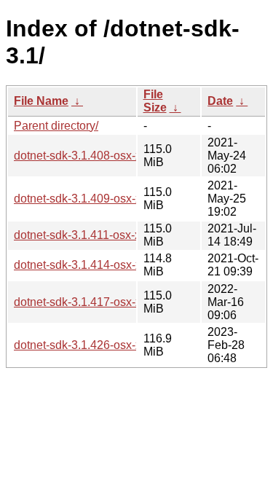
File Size (155, 101)
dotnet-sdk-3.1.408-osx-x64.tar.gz (99, 155)
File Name (41, 101)
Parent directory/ (56, 125)
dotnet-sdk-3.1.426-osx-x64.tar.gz (99, 345)
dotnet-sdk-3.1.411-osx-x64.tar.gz (99, 235)
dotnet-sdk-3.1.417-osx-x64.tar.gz (99, 302)
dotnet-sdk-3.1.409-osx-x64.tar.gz (99, 198)
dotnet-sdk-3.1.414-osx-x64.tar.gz (99, 265)
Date (220, 101)
